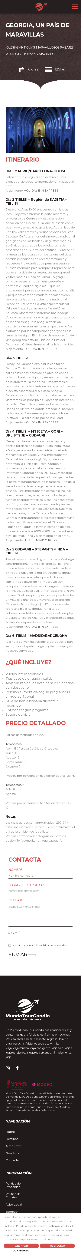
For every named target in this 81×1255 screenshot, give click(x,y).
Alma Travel (14, 1146)
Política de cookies (59, 1225)
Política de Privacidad (53, 945)
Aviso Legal (14, 1204)
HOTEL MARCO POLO (41, 540)
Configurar (21, 1250)
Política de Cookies (13, 1195)
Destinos (12, 1139)
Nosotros (12, 1153)
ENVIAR (18, 954)
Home (10, 1132)
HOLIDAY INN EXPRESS (41, 190)
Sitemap (12, 1211)
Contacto (12, 1160)
